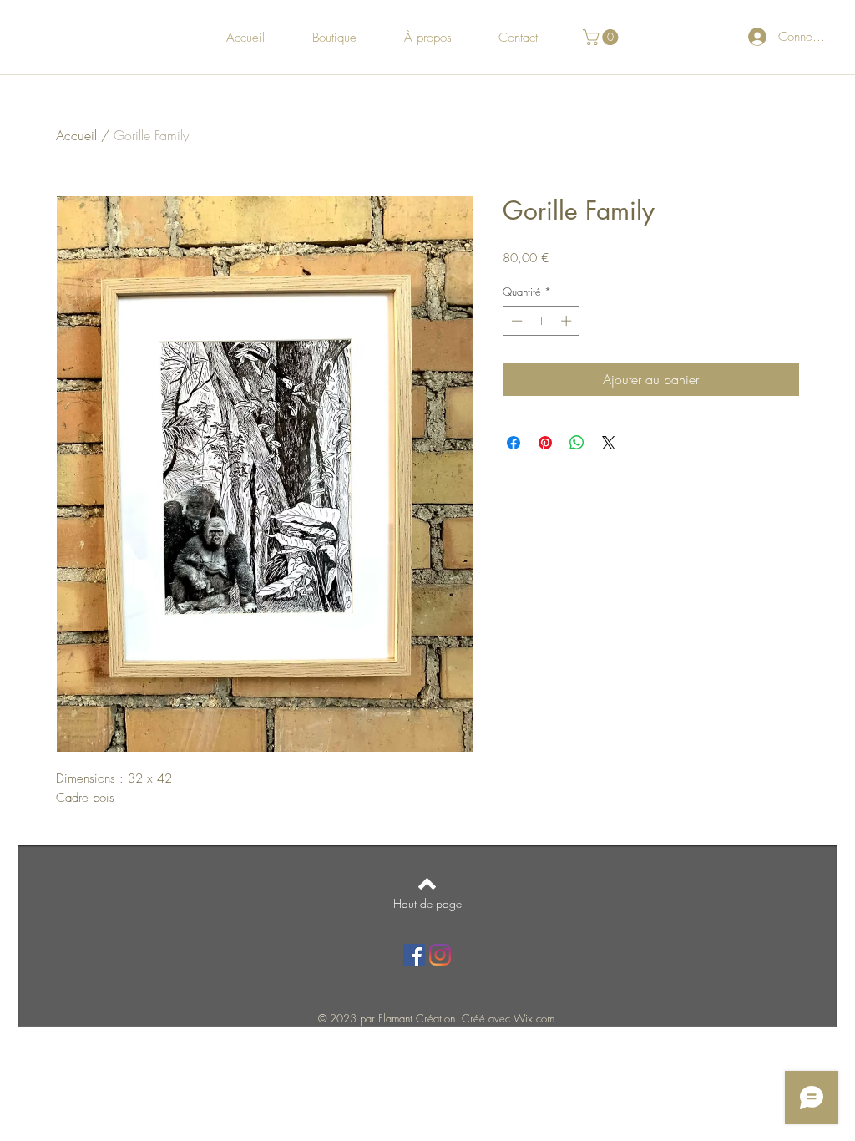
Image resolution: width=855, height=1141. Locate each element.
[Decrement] (515, 321)
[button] (602, 37)
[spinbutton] (541, 321)
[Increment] (568, 321)
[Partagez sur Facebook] (513, 443)
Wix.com (534, 1018)
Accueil (76, 135)
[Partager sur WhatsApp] (577, 443)
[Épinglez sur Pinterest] (545, 443)
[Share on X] (609, 443)
